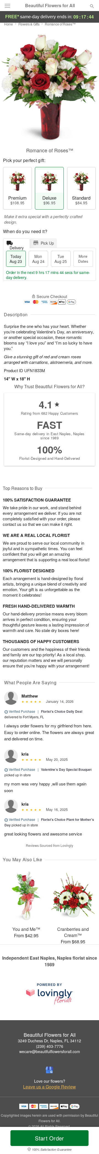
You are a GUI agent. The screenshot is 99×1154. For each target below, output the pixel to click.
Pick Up (47, 243)
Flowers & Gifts (29, 24)
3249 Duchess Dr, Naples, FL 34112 (49, 1040)
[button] (87, 1141)
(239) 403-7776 (49, 1046)
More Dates (83, 259)
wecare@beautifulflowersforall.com (49, 1051)
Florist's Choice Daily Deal (61, 711)
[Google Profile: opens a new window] (49, 1070)
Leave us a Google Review (49, 1087)
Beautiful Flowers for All (50, 5)
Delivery (17, 246)
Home (8, 24)
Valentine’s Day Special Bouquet (66, 769)
